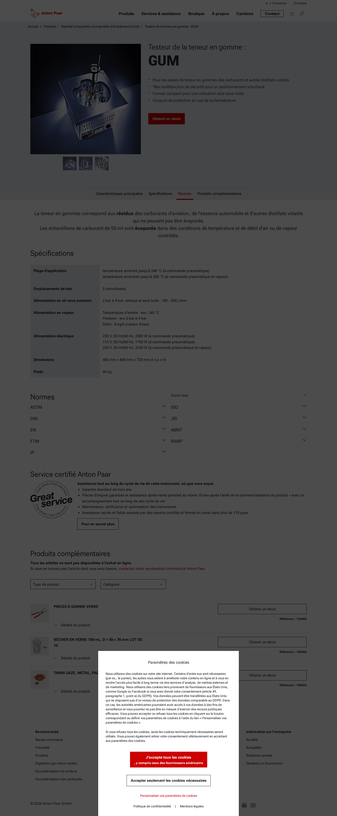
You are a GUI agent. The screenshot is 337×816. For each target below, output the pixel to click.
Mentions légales (192, 806)
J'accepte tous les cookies (168, 760)
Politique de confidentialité (152, 806)
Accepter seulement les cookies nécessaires (168, 780)
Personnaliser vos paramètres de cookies (168, 796)
